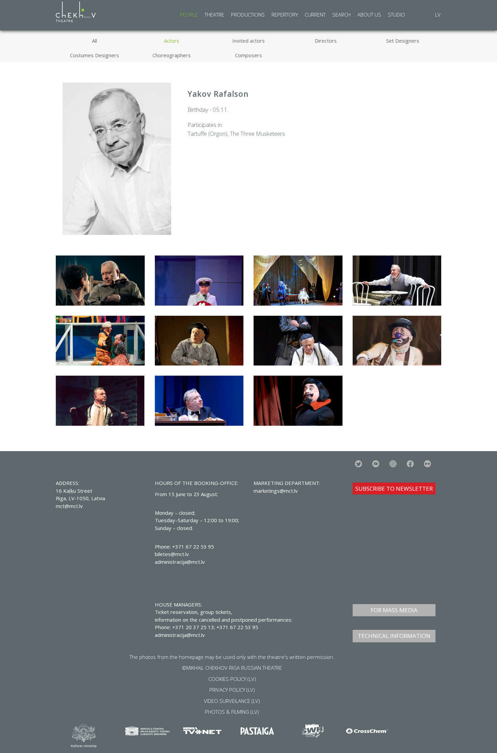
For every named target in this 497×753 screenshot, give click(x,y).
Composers (248, 55)
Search (341, 14)
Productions (248, 14)
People (189, 14)
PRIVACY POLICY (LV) (232, 689)
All (94, 40)
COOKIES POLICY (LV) (232, 679)
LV (438, 14)
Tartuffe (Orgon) (207, 133)
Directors (326, 40)
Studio (396, 14)
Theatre (214, 14)
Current (315, 14)
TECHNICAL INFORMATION (394, 636)
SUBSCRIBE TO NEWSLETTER (394, 488)
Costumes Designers (94, 55)
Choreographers (171, 55)
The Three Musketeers (257, 133)
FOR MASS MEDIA (394, 610)
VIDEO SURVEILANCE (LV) (232, 700)
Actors (171, 40)
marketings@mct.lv (276, 490)
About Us (369, 14)
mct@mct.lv (69, 506)
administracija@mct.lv (180, 635)
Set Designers (402, 40)
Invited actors (248, 40)
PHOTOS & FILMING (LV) (232, 711)
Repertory (284, 14)
